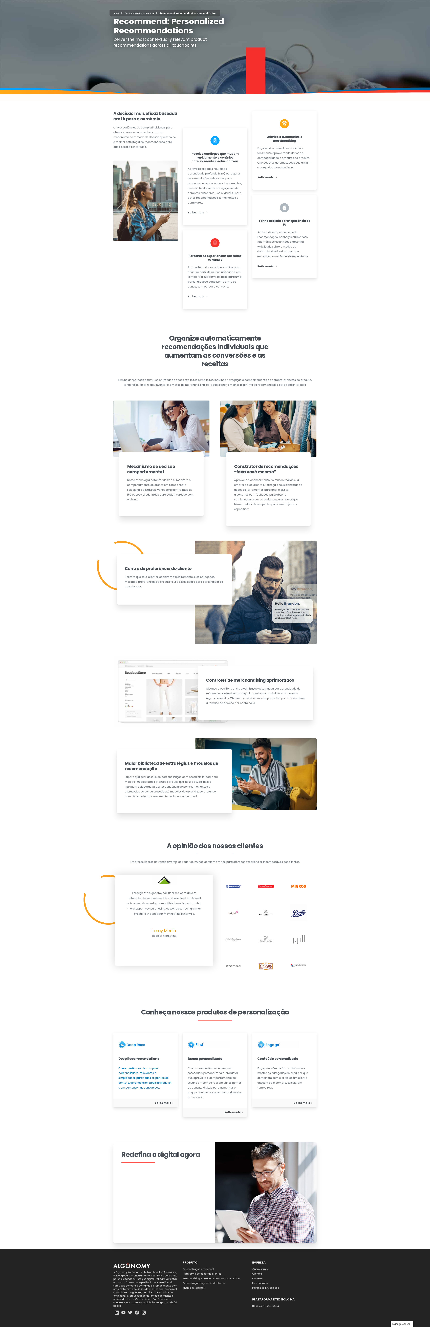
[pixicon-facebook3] (137, 1312)
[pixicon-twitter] (130, 1312)
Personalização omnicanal (139, 13)
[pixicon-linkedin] (116, 1312)
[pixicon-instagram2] (143, 1312)
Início (117, 13)
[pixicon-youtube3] (123, 1312)
